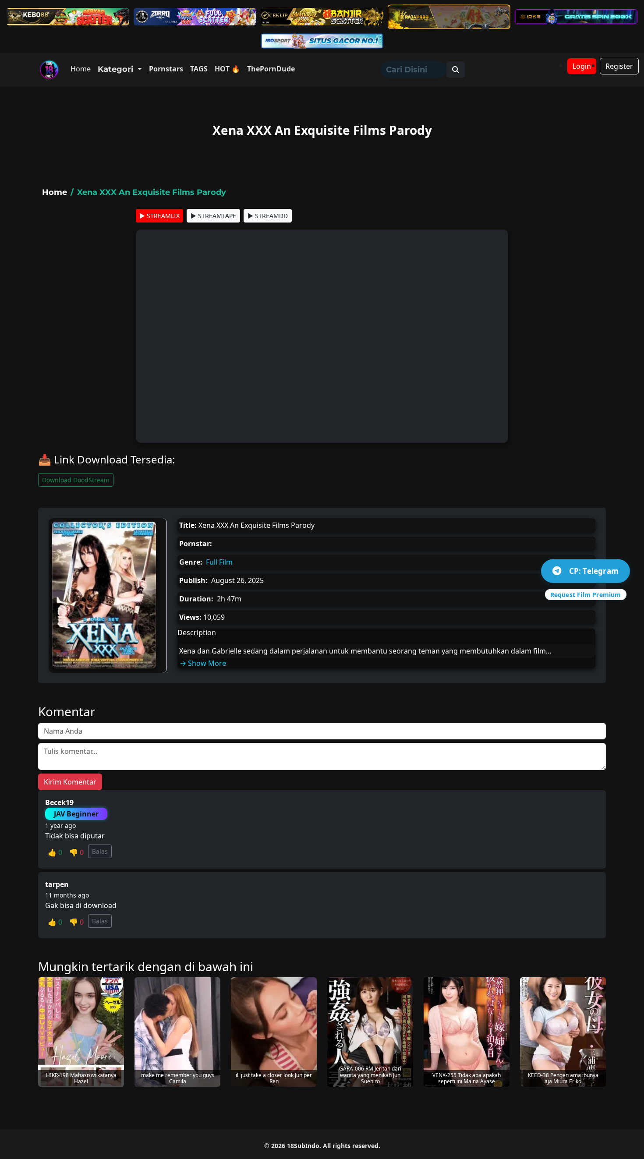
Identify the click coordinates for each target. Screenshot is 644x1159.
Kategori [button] (116, 69)
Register (619, 66)
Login (582, 66)
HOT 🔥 (227, 69)
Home (81, 69)
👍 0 (55, 852)
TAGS (199, 69)
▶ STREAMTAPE (213, 216)
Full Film (219, 562)
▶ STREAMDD (268, 216)
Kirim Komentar (70, 782)
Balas (100, 851)
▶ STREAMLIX (159, 216)
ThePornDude (271, 69)
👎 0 (76, 852)
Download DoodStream (76, 480)
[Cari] (455, 69)
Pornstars (166, 69)
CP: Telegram (594, 571)
